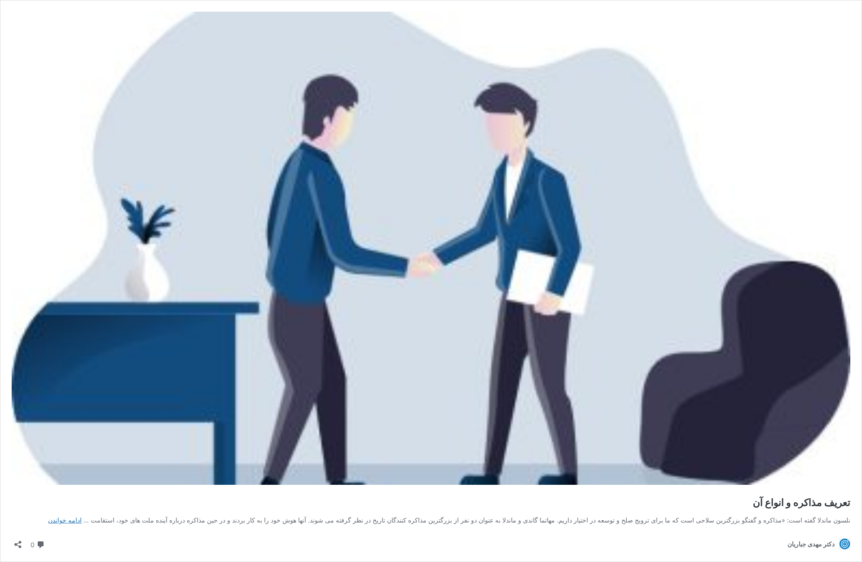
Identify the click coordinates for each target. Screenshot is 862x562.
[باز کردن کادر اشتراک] (18, 542)
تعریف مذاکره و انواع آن (801, 502)
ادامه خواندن (65, 520)
